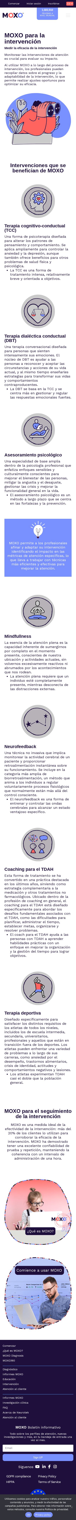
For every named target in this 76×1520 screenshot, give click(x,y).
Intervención (11, 1384)
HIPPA (10, 1482)
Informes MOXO (13, 1374)
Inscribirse (53, 3)
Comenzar (14, 3)
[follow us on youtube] (37, 1467)
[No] (71, 1507)
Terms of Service (49, 1482)
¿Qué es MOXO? (13, 1350)
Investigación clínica (15, 1402)
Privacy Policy (47, 1476)
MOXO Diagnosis (13, 1355)
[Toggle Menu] (69, 15)
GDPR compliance (18, 1476)
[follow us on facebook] (49, 1467)
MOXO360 (9, 1360)
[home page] (13, 15)
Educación (9, 1379)
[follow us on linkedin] (43, 1467)
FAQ (5, 1407)
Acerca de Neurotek (16, 1412)
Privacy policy (43, 1514)
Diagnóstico (10, 1369)
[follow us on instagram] (55, 1467)
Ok (28, 1514)
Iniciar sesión (34, 3)
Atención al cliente (14, 1389)
